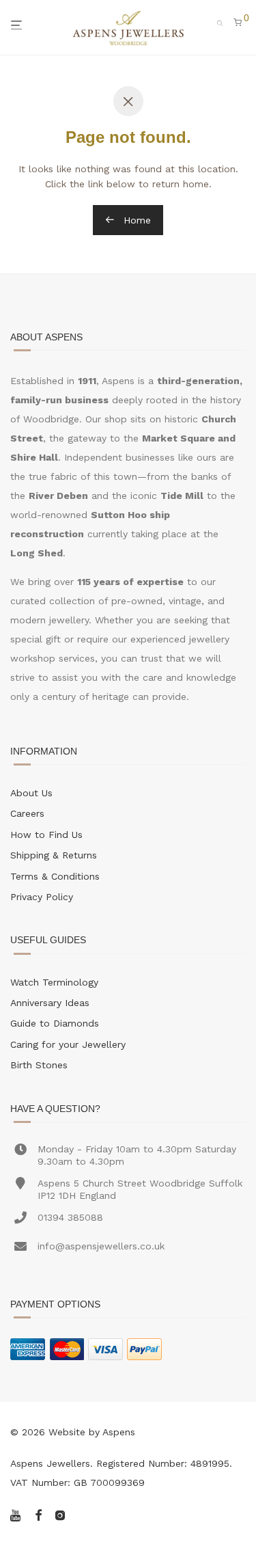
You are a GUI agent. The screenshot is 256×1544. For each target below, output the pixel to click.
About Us (31, 792)
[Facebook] (38, 1513)
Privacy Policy (41, 896)
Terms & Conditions (55, 876)
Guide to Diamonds (54, 1023)
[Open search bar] (224, 22)
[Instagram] (60, 1513)
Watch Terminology (54, 982)
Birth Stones (39, 1064)
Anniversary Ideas (49, 1002)
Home (135, 220)
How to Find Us (46, 834)
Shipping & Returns (53, 855)
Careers (27, 813)
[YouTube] (16, 1513)
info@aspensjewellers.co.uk (101, 1246)
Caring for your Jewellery (68, 1044)
